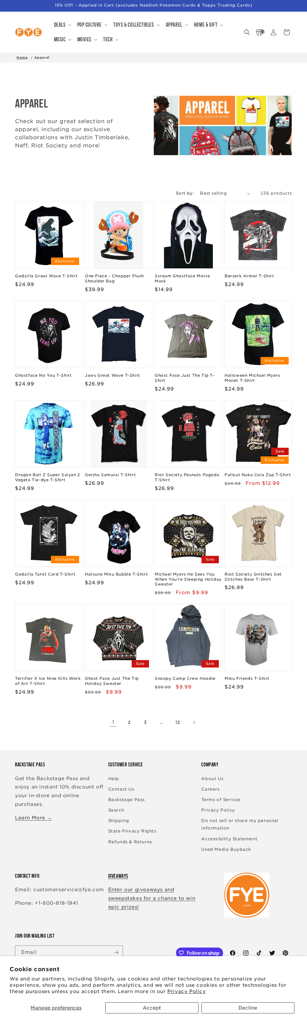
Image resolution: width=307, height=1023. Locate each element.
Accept (152, 1008)
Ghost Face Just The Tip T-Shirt (185, 378)
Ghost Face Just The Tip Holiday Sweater (112, 681)
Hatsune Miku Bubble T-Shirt (116, 574)
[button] (62, 25)
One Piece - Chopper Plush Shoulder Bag (114, 278)
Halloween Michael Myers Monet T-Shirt (252, 378)
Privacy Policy (186, 991)
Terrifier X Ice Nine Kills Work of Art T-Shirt (48, 681)
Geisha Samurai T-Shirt (110, 475)
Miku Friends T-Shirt (247, 678)
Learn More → (33, 818)
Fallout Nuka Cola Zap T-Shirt (258, 475)
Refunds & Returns (130, 841)
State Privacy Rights (132, 831)
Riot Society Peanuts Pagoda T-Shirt (187, 477)
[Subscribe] (116, 952)
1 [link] (113, 722)
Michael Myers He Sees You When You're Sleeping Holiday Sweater (188, 579)
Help (113, 778)
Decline (247, 1008)
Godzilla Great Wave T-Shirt (46, 276)
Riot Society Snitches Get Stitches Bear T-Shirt (253, 577)
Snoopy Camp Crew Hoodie (185, 678)
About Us (212, 778)
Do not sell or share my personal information (239, 824)
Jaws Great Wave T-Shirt (112, 375)
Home (22, 57)
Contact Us (121, 789)
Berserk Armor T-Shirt (249, 276)
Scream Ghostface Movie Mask (182, 278)
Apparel (42, 57)
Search (116, 810)
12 (177, 722)
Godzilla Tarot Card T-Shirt (45, 574)
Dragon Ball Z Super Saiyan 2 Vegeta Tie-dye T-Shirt (47, 477)
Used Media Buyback (226, 849)
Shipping (118, 820)
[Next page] (194, 722)
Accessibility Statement (229, 838)
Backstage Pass (126, 799)
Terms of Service (220, 799)
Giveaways (118, 876)
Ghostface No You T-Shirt (43, 375)
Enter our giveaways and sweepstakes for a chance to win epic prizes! (151, 898)
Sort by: (185, 193)
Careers (210, 789)
